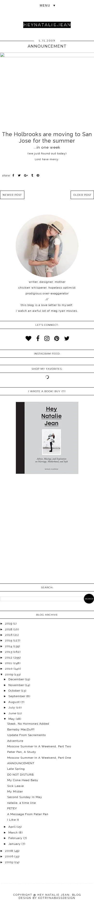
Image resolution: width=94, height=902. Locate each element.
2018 (9, 629)
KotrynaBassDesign (56, 898)
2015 (9, 640)
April (12, 826)
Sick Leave (15, 786)
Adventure (15, 740)
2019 (9, 623)
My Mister (15, 791)
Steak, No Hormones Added (28, 723)
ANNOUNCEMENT (20, 763)
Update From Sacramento (26, 735)
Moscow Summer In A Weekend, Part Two (39, 746)
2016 (9, 635)
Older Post (82, 194)
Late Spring (16, 768)
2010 (9, 668)
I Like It (13, 819)
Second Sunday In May (24, 797)
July (12, 707)
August (14, 702)
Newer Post (12, 194)
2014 (9, 646)
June (12, 713)
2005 (9, 862)
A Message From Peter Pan (27, 814)
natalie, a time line (21, 803)
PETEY (12, 808)
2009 (9, 674)
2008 (9, 851)
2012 (9, 657)
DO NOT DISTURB (20, 774)
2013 (9, 651)
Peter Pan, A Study (21, 752)
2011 (9, 663)
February (15, 838)
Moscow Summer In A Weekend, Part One (39, 757)
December (16, 679)
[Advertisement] (47, 529)
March (13, 832)
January (15, 844)
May (12, 719)
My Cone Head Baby (22, 780)
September (17, 696)
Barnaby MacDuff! (21, 729)
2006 (9, 856)
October (14, 690)
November (16, 685)
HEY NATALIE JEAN (53, 894)
